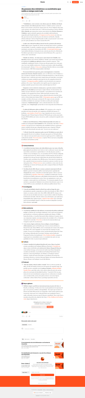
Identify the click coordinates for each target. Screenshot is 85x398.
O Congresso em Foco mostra (47, 35)
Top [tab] (22, 339)
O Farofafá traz (56, 246)
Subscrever (75, 2)
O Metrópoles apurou (48, 97)
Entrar (81, 2)
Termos (44, 389)
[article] (42, 346)
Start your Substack (39, 392)
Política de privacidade (43, 379)
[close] (54, 357)
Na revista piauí (37, 138)
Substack (37, 395)
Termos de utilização (49, 377)
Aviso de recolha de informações (48, 378)
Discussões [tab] (33, 339)
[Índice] (1, 199)
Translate (24, 6)
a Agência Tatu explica (48, 198)
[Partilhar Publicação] (70, 2)
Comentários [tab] (24, 324)
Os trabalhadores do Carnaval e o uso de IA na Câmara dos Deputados (36, 353)
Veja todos (24, 372)
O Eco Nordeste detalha (49, 235)
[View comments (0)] (27, 21)
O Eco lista (39, 220)
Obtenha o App (48, 392)
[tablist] (26, 325)
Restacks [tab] (30, 324)
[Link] (20, 146)
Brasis (27, 348)
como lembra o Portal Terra (34, 113)
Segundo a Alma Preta (38, 174)
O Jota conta (38, 67)
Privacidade (40, 389)
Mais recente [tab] (27, 339)
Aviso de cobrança (49, 389)
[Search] (68, 2)
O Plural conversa (37, 163)
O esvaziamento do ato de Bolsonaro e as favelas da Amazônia (35, 343)
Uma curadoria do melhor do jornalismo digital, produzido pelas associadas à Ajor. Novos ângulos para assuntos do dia (36, 346)
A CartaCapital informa (53, 49)
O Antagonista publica (33, 81)
